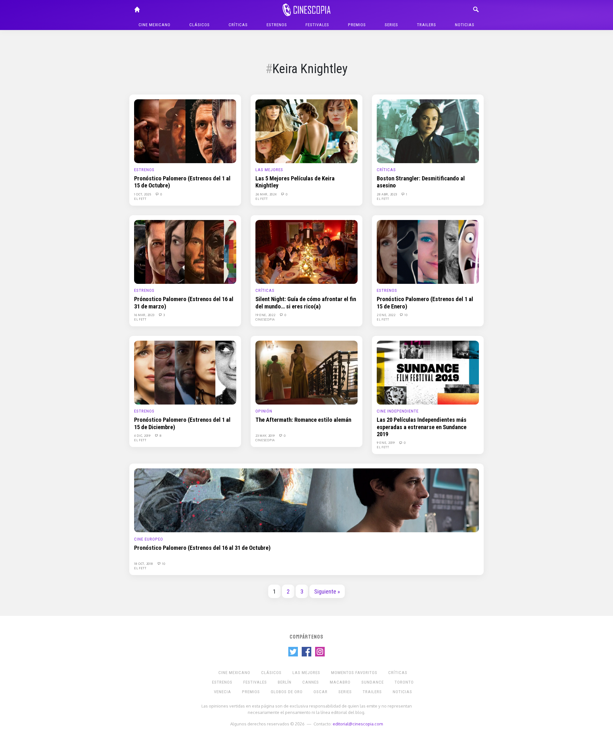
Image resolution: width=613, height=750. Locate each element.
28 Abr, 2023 (387, 194)
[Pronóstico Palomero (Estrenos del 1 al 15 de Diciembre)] (185, 372)
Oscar (321, 691)
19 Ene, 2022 (265, 315)
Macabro (340, 682)
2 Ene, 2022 (386, 315)
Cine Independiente (398, 411)
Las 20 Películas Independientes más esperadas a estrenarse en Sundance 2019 (421, 427)
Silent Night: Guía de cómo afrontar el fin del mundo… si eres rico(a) (305, 303)
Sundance (372, 682)
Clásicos (199, 24)
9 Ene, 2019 (386, 442)
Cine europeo (148, 539)
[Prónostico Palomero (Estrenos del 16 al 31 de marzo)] (185, 251)
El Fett (140, 199)
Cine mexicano (154, 24)
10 (406, 315)
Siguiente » (327, 591)
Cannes (310, 682)
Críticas (238, 24)
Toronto (404, 682)
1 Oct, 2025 (143, 194)
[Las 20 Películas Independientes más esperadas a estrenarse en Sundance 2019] (428, 372)
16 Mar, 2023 (144, 315)
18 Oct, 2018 (144, 563)
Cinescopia (265, 319)
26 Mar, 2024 (266, 194)
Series (391, 24)
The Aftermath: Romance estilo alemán (303, 419)
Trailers (426, 24)
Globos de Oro (287, 691)
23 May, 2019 (265, 435)
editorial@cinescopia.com (358, 723)
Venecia (222, 691)
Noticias (464, 24)
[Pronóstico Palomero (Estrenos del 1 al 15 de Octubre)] (185, 130)
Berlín (284, 682)
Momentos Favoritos (354, 672)
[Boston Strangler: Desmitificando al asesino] (428, 130)
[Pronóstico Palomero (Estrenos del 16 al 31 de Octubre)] (306, 500)
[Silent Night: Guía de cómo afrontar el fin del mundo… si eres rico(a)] (306, 251)
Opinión (263, 411)
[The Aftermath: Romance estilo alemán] (306, 372)
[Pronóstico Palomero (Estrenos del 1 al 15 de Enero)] (428, 251)
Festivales (317, 24)
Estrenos (277, 24)
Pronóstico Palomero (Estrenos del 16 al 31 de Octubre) (202, 547)
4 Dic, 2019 (142, 435)
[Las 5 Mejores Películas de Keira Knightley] (306, 130)
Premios (357, 24)
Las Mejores (269, 169)
